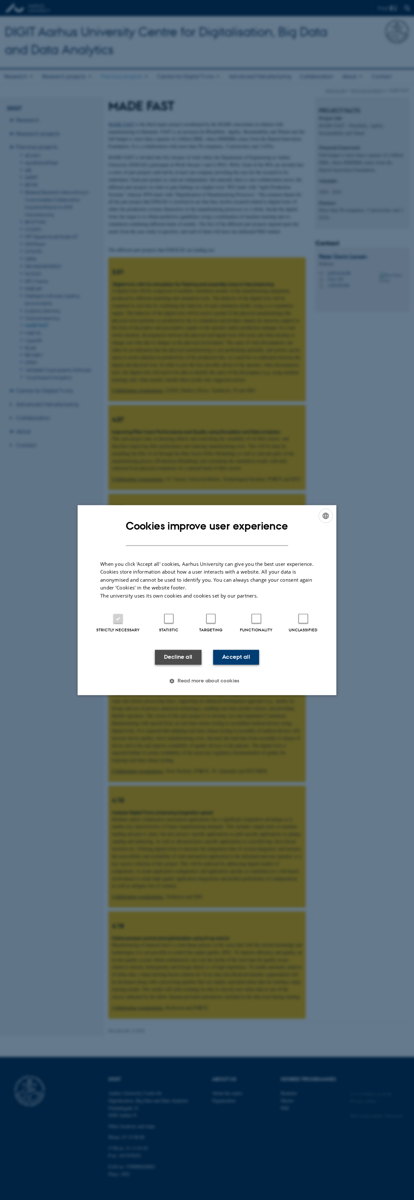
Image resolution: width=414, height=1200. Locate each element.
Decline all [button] (178, 657)
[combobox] (325, 515)
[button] (207, 681)
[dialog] (207, 600)
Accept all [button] (236, 657)
